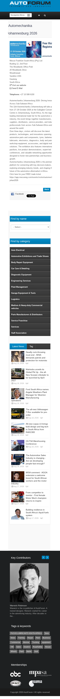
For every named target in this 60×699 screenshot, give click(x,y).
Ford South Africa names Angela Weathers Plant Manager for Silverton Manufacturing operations (30, 395)
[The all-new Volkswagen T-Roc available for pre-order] (17, 413)
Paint (22, 651)
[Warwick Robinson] (29, 601)
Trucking (35, 642)
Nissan (48, 647)
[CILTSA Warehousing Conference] (17, 445)
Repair (30, 638)
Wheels (14, 651)
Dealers (27, 647)
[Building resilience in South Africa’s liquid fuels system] (17, 514)
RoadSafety (37, 647)
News (13, 638)
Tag (31, 346)
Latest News (18, 346)
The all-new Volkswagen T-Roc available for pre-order (37, 412)
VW (12, 647)
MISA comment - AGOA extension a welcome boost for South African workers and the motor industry (29, 478)
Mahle (29, 651)
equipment (46, 642)
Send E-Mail (17, 88)
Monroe (26, 642)
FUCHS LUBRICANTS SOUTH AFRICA (26, 633)
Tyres (47, 633)
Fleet (38, 638)
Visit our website (19, 85)
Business (46, 638)
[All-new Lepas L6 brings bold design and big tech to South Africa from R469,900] (17, 428)
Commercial (15, 642)
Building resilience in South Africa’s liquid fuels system (37, 512)
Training (21, 638)
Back (47, 189)
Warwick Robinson (18, 605)
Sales (18, 647)
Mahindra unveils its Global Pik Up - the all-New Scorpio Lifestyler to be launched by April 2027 (30, 375)
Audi (36, 651)
